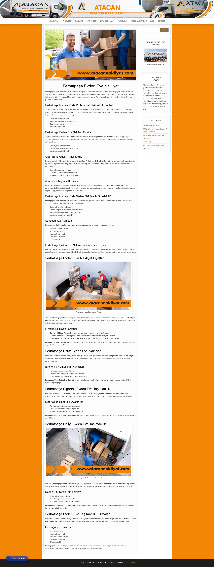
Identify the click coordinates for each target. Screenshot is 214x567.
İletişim (161, 21)
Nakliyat (79, 21)
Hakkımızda (67, 21)
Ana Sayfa (53, 21)
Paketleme (123, 21)
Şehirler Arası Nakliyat (151, 125)
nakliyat (132, 562)
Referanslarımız (139, 21)
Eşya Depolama (107, 21)
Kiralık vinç (147, 141)
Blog (152, 21)
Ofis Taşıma (91, 21)
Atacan (107, 7)
